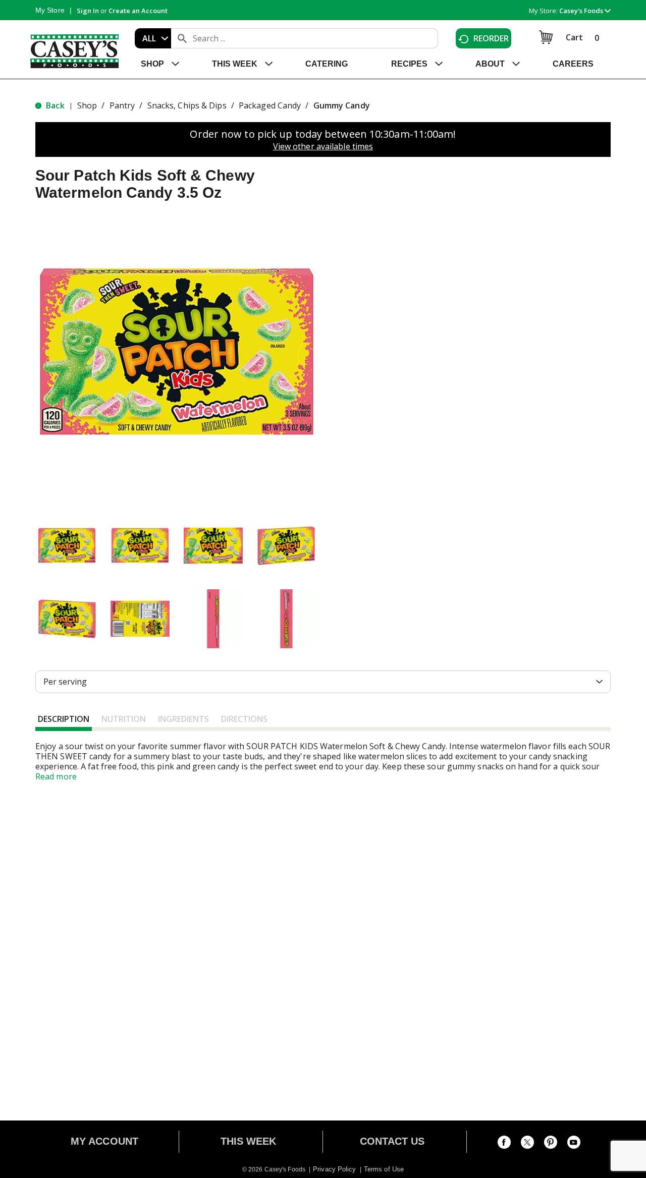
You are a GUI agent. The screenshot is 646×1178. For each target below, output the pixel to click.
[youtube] (573, 1144)
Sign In (88, 10)
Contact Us (392, 1141)
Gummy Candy (341, 105)
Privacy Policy (334, 1169)
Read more (56, 776)
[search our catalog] (182, 38)
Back (54, 105)
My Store (50, 10)
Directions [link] (244, 718)
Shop (87, 105)
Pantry (122, 105)
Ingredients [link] (183, 718)
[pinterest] (550, 1144)
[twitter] (527, 1144)
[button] (585, 10)
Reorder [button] (491, 38)
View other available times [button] (323, 146)
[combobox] (153, 38)
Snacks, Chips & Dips (187, 105)
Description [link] (63, 718)
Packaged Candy (270, 105)
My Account (104, 1141)
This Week (249, 1141)
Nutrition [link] (123, 718)
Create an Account (138, 10)
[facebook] (504, 1144)
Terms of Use (384, 1169)
